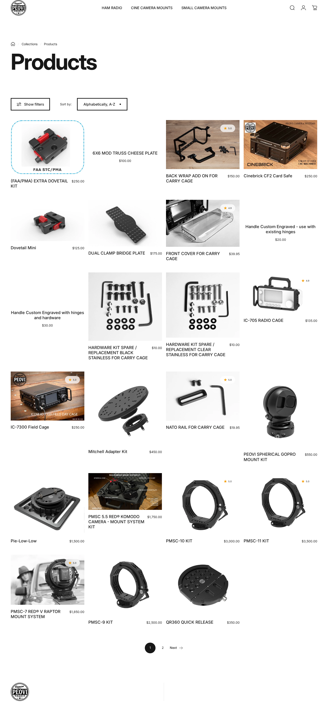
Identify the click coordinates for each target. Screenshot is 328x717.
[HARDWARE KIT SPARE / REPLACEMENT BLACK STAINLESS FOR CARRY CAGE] (125, 306)
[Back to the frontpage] (13, 44)
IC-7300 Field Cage (30, 427)
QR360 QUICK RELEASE (189, 622)
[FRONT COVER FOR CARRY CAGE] (203, 223)
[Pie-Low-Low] (47, 503)
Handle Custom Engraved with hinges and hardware (47, 315)
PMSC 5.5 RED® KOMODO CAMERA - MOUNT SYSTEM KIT (116, 521)
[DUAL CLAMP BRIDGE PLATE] (125, 223)
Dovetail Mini (23, 247)
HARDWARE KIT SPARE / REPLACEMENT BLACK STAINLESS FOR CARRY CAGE (118, 352)
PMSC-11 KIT (256, 540)
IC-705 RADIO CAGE (263, 320)
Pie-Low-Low (24, 540)
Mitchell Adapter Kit (107, 451)
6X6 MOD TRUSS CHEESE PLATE (125, 153)
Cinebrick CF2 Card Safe (268, 175)
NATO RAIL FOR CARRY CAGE (195, 427)
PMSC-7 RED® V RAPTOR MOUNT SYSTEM (35, 614)
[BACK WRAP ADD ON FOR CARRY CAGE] (203, 144)
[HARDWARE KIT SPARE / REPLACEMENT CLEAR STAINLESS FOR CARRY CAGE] (203, 305)
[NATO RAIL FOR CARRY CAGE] (203, 396)
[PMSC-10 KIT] (203, 503)
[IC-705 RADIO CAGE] (280, 293)
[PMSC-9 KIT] (125, 585)
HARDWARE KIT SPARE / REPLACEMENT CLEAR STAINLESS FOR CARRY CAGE (195, 349)
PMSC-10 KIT (179, 540)
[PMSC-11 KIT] (280, 503)
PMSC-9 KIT (100, 622)
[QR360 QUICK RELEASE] (203, 585)
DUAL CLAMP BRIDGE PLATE (116, 253)
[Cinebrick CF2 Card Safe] (280, 144)
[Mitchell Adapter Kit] (125, 408)
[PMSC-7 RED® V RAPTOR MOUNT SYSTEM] (47, 580)
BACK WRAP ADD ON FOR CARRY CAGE (192, 178)
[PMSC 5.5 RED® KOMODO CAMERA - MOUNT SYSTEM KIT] (125, 491)
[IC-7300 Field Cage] (47, 396)
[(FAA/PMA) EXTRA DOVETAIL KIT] (47, 147)
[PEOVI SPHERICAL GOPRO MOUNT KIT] (280, 410)
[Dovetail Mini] (47, 220)
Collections (29, 44)
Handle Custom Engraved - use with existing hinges (280, 229)
